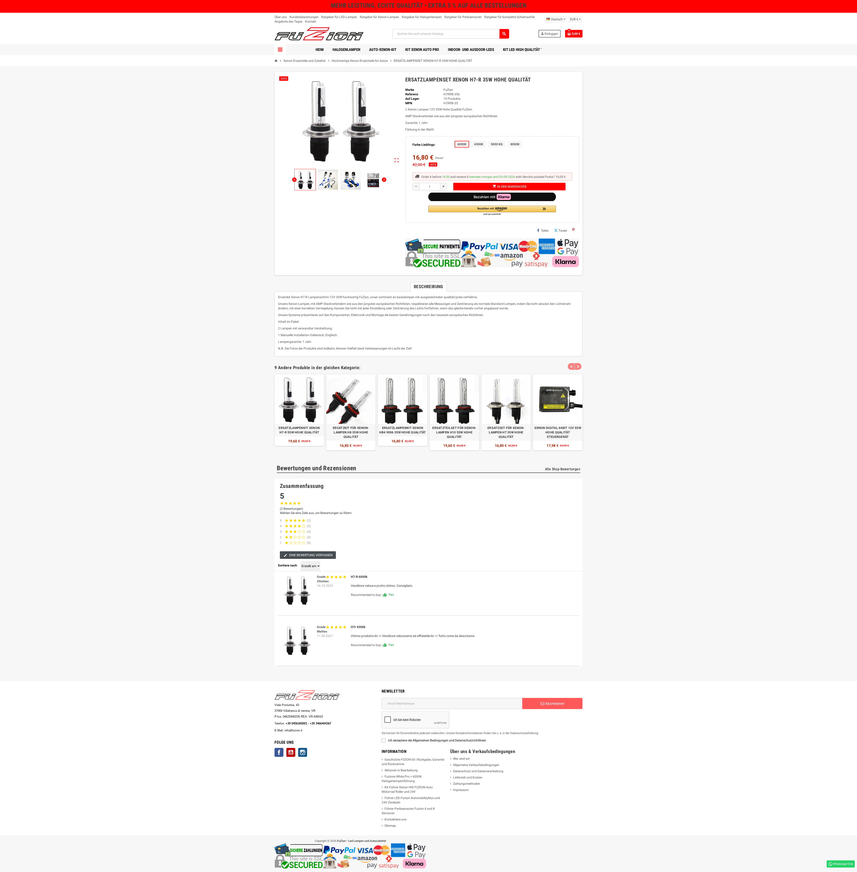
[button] (492, 211)
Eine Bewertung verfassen (311, 555)
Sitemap (390, 825)
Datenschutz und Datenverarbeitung (478, 771)
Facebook (279, 752)
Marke (409, 90)
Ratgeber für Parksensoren (463, 17)
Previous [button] (571, 366)
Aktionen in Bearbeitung (401, 770)
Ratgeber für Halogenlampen (422, 17)
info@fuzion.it (313, 730)
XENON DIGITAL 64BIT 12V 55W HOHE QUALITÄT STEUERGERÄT (557, 432)
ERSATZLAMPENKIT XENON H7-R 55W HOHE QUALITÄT (299, 430)
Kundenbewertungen (303, 17)
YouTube (290, 752)
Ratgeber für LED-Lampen (339, 17)
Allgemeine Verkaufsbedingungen (476, 765)
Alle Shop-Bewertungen (562, 469)
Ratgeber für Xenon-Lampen (379, 17)
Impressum (461, 790)
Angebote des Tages (288, 21)
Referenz (411, 94)
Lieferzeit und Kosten (467, 777)
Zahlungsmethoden (466, 783)
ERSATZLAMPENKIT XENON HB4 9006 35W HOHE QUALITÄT (402, 430)
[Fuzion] (319, 33)
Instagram (302, 752)
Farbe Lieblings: (423, 144)
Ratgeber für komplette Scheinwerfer (509, 17)
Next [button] (578, 366)
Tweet (562, 230)
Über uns (281, 17)
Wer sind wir (461, 758)
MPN (408, 103)
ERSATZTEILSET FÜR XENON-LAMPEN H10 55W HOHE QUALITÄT (454, 432)
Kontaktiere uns (395, 819)
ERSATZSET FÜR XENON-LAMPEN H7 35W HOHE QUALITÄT (506, 432)
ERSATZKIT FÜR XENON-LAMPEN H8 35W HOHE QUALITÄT (351, 432)
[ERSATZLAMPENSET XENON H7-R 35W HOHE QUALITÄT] (296, 590)
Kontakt (310, 21)
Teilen (545, 230)
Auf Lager (412, 98)
